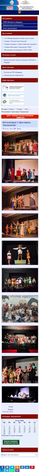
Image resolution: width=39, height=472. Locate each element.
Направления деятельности (13, 25)
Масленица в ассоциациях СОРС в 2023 (18, 50)
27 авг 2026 (19, 420)
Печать (18, 129)
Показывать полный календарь (12, 435)
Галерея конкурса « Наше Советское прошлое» (20, 44)
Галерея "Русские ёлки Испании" (15, 41)
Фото (26, 109)
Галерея (19, 109)
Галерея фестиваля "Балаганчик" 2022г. (18, 47)
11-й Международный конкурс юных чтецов (19, 38)
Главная (11, 109)
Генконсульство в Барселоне (14, 75)
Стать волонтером (10, 28)
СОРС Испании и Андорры (12, 22)
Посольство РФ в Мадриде (13, 72)
